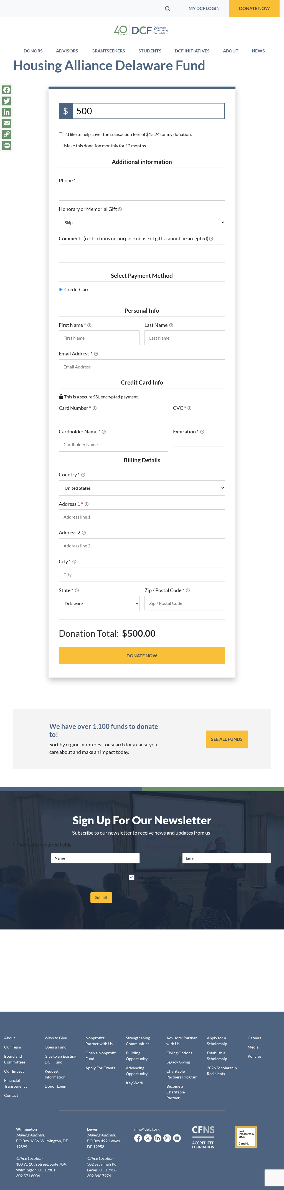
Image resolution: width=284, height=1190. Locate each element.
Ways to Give (56, 1037)
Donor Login (55, 1086)
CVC (179, 408)
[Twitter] (6, 101)
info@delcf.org (146, 1129)
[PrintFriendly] (6, 145)
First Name (72, 325)
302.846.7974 (99, 1175)
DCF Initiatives (192, 50)
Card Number (75, 408)
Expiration (186, 431)
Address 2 (70, 532)
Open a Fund (56, 1047)
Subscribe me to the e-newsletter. (155, 880)
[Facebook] (6, 89)
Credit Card (77, 289)
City (65, 561)
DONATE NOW (254, 8)
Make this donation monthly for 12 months (105, 145)
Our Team (12, 1047)
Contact (11, 1095)
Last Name (156, 325)
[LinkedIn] (6, 112)
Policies (254, 1056)
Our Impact (14, 1071)
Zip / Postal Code (164, 590)
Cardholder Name (79, 431)
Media (253, 1047)
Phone (67, 180)
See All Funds (227, 739)
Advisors (67, 50)
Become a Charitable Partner (175, 1092)
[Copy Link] (6, 134)
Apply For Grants (100, 1067)
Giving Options (179, 1052)
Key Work (134, 1082)
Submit (101, 897)
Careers (254, 1037)
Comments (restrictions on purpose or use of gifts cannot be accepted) (133, 238)
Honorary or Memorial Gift (88, 209)
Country (69, 474)
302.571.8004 (28, 1175)
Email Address (75, 353)
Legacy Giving (178, 1062)
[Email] (6, 123)
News (258, 50)
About (231, 50)
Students (149, 50)
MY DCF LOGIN (204, 8)
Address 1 (71, 504)
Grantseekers (108, 50)
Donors (33, 50)
